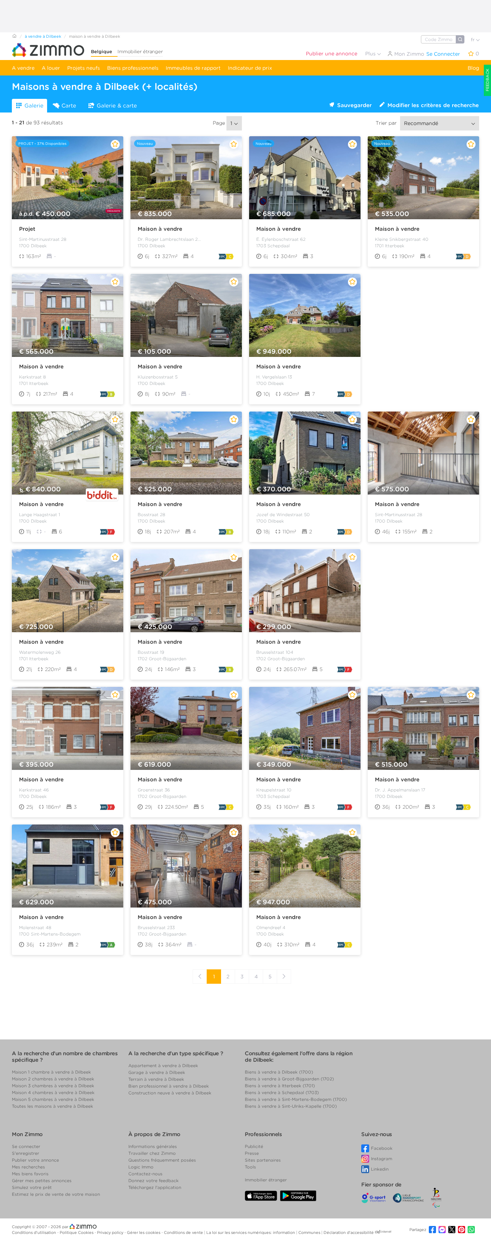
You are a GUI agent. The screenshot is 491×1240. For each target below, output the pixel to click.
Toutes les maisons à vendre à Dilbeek (52, 1106)
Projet (27, 229)
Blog (473, 68)
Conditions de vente (184, 1232)
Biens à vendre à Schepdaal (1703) (282, 1092)
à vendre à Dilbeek (43, 36)
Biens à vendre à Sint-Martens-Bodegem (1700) (296, 1099)
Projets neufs (83, 68)
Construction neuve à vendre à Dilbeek (169, 1093)
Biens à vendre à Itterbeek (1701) (280, 1085)
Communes (309, 1232)
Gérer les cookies (144, 1232)
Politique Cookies (77, 1232)
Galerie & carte (117, 105)
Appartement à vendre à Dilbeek (163, 1065)
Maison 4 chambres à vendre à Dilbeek (53, 1092)
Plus (371, 53)
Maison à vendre (160, 229)
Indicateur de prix (250, 68)
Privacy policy (110, 1232)
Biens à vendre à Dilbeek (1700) (279, 1072)
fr (473, 39)
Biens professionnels (133, 68)
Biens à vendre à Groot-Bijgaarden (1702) (289, 1078)
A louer (51, 68)
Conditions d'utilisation (34, 1232)
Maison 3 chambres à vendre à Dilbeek (53, 1085)
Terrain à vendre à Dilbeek (156, 1079)
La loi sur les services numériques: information (251, 1232)
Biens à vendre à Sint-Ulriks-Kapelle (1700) (291, 1106)
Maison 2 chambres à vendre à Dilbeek (53, 1078)
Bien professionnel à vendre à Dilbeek (168, 1086)
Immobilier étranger (140, 51)
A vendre (23, 68)
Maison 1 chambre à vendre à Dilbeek (51, 1072)
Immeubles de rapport (193, 68)
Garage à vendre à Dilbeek (156, 1072)
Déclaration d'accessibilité (348, 1232)
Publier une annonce (331, 53)
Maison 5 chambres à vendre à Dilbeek (53, 1099)
